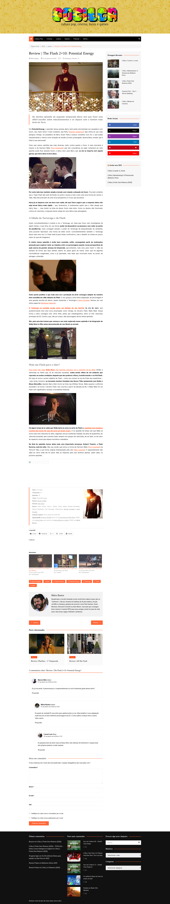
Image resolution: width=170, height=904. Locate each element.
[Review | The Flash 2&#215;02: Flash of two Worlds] (40, 561)
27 (86, 870)
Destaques (68, 58)
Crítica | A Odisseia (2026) (51, 867)
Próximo (95, 622)
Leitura (58, 39)
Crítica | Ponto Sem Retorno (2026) (120, 182)
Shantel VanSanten (76, 132)
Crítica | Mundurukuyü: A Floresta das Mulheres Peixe (130, 73)
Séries (85, 39)
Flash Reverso (59, 581)
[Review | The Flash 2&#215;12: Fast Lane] (90, 561)
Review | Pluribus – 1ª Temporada (44, 661)
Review (74, 58)
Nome (31, 787)
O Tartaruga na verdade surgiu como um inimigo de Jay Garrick (56, 308)
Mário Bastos (35, 58)
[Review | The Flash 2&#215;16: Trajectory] (65, 561)
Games (67, 39)
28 (86, 858)
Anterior (35, 622)
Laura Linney (39, 520)
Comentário (33, 767)
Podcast (76, 39)
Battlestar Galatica (48, 303)
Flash (48, 581)
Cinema (49, 39)
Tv (78, 58)
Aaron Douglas (83, 300)
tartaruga (88, 581)
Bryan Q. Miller (42, 501)
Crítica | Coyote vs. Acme (130, 60)
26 (86, 882)
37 (86, 847)
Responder (35, 693)
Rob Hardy (41, 503)
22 (86, 893)
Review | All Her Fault (78, 661)
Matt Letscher (79, 450)
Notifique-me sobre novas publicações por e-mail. (47, 818)
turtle (97, 581)
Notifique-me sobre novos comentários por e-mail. (47, 813)
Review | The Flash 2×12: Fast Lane (90, 568)
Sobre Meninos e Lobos (61, 520)
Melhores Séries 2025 (49, 863)
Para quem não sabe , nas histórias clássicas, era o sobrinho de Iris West (62, 370)
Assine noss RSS (115, 165)
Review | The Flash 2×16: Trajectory (65, 568)
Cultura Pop (38, 39)
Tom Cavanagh (57, 148)
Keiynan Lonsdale (69, 509)
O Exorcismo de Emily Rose (66, 517)
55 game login (34, 856)
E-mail (31, 795)
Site (30, 804)
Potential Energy (74, 581)
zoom (33, 585)
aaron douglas (36, 581)
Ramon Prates (34, 863)
